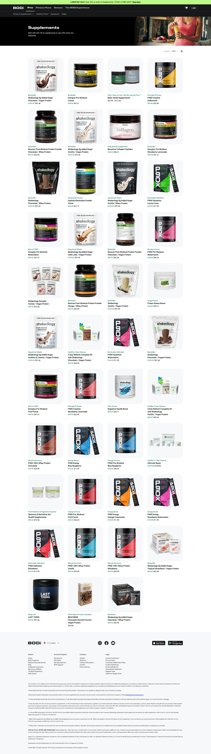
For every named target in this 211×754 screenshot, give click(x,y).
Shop (30, 8)
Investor (82, 665)
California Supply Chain (114, 673)
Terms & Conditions (112, 658)
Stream (58, 8)
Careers (82, 658)
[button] (175, 51)
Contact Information (87, 662)
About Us (83, 660)
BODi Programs (33, 660)
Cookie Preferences (112, 665)
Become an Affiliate (34, 669)
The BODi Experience (77, 8)
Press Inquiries (85, 667)
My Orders (57, 660)
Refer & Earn (32, 673)
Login (194, 8)
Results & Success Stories (37, 662)
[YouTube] (113, 643)
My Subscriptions (60, 662)
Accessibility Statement (114, 669)
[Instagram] (100, 643)
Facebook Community (35, 667)
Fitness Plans (43, 8)
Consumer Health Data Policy (116, 662)
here (167, 699)
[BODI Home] (18, 8)
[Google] (175, 643)
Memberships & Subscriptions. (135, 695)
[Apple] (158, 643)
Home (30, 658)
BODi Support (58, 665)
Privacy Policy (110, 660)
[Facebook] (106, 643)
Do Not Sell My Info (112, 667)
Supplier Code (110, 671)
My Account (58, 658)
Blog (29, 665)
